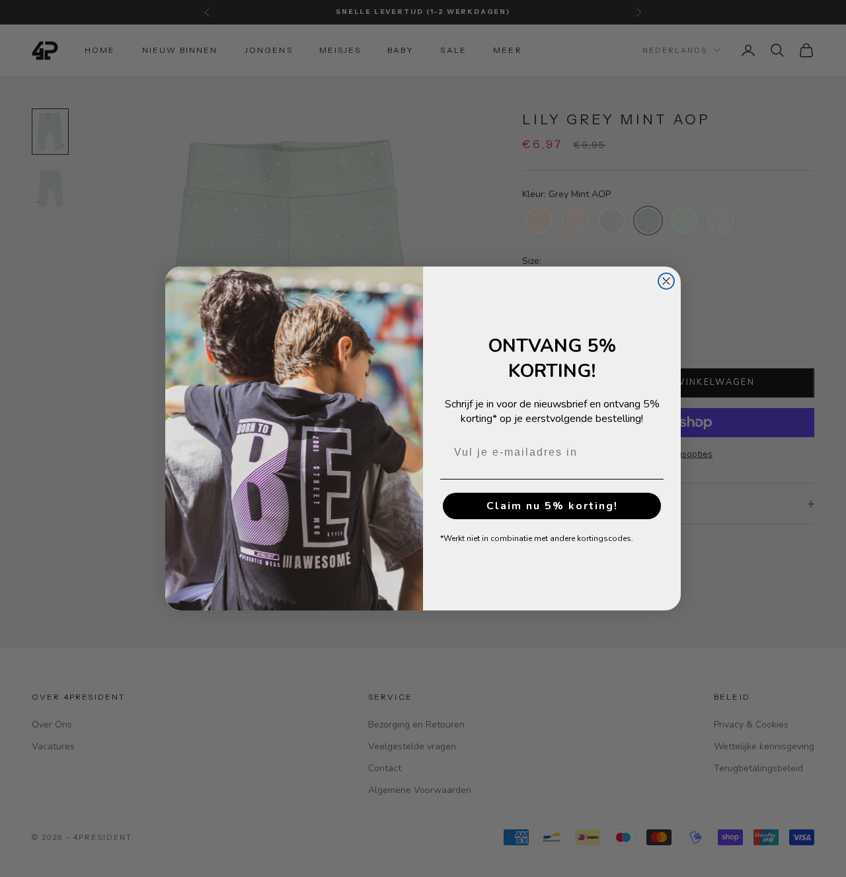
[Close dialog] (666, 281)
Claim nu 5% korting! (552, 506)
